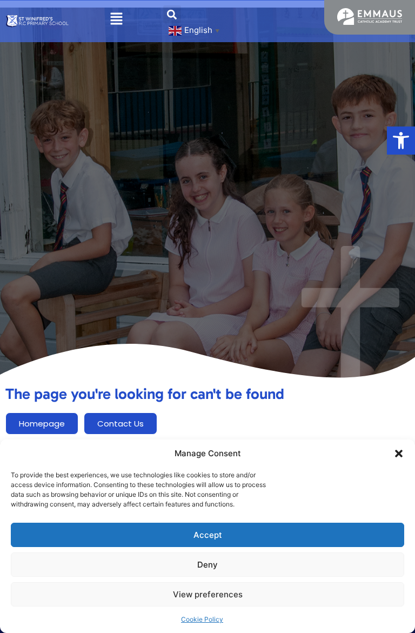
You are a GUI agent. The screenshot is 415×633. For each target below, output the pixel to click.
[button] (401, 140)
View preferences (208, 594)
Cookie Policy (202, 619)
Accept (207, 535)
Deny (207, 564)
